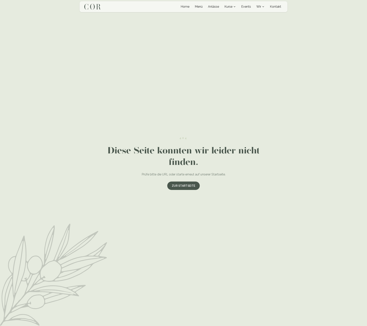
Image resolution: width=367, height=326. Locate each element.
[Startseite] (92, 7)
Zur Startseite (183, 185)
